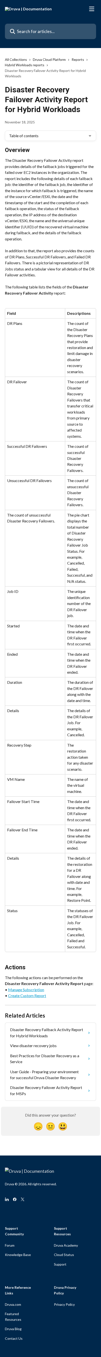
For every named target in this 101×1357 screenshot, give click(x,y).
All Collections (16, 59)
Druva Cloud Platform (49, 59)
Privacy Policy (64, 1304)
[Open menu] (91, 9)
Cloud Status (64, 1255)
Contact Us (14, 1338)
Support (60, 1264)
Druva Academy (66, 1245)
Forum (9, 1245)
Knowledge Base (18, 1255)
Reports (78, 59)
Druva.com (13, 1304)
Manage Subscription (26, 989)
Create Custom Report (27, 995)
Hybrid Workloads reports (24, 65)
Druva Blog (13, 1329)
